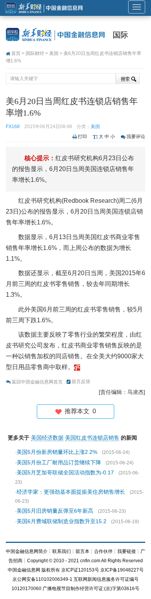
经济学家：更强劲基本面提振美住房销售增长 (71, 492)
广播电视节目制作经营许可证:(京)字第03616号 (91, 588)
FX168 (13, 126)
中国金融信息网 (24, 570)
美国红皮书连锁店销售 (92, 438)
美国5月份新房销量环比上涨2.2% (57, 452)
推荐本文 (79, 411)
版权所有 (50, 570)
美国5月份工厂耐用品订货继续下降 (59, 462)
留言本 (82, 551)
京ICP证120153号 (80, 570)
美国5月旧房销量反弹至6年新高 (55, 511)
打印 (82, 136)
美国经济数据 (47, 438)
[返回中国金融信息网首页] (77, 367)
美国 (53, 53)
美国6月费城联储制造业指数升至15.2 (61, 521)
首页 (16, 53)
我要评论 (136, 136)
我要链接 (126, 551)
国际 (120, 35)
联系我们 (61, 551)
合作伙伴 (103, 551)
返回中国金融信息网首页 (37, 382)
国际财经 (35, 53)
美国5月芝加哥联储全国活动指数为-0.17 (65, 472)
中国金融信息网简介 (27, 551)
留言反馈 (81, 381)
